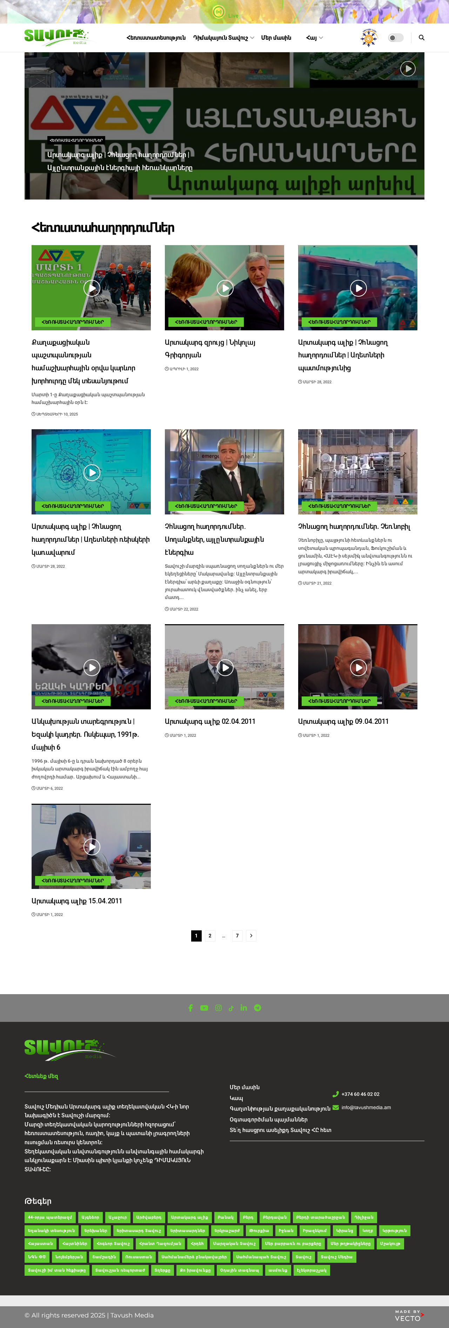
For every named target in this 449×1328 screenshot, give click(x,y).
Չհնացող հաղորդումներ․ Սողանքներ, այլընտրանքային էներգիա (214, 539)
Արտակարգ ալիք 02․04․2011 (210, 721)
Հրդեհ (197, 1244)
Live (233, 15)
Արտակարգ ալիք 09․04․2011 (343, 721)
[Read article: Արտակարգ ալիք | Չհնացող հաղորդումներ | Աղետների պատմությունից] (357, 287)
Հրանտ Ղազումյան (160, 1244)
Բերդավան (275, 1217)
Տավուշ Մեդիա (337, 1257)
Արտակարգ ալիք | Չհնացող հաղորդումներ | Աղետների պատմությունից (343, 355)
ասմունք (278, 1270)
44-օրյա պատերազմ (50, 1217)
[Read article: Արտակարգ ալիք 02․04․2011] (224, 666)
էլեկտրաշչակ (312, 1270)
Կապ (236, 1098)
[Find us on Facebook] (190, 1008)
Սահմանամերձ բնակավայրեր (194, 1257)
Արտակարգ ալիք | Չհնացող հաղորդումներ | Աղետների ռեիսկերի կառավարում (90, 539)
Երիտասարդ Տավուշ (139, 1231)
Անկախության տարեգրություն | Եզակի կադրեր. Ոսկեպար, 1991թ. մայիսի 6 (85, 734)
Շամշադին (104, 1257)
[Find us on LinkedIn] (244, 1008)
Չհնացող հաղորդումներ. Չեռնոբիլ (354, 526)
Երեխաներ (96, 1231)
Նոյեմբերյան (69, 1257)
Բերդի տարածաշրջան (320, 1217)
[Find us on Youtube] (204, 1008)
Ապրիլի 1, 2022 (184, 369)
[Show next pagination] (251, 936)
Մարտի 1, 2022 (182, 735)
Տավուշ (303, 1257)
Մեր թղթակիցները (351, 1244)
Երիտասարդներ (187, 1231)
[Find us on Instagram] (218, 1008)
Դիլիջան (364, 1217)
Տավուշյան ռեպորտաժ (120, 1270)
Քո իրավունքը (195, 1270)
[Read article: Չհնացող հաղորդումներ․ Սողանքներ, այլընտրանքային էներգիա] (224, 471)
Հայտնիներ (74, 1244)
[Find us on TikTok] (231, 1008)
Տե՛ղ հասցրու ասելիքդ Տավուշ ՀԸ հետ (280, 1130)
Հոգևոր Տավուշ (113, 1244)
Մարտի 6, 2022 (49, 788)
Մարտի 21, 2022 (316, 583)
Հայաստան (40, 1244)
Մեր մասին (276, 37)
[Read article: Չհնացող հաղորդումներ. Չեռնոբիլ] (357, 471)
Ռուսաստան (139, 1257)
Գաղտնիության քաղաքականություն (280, 1108)
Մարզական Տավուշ (234, 1244)
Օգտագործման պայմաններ (269, 1119)
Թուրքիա (259, 1231)
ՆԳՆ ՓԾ (37, 1257)
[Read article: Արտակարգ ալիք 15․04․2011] (91, 846)
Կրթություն (395, 1231)
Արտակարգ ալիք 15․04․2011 (77, 901)
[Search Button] (421, 37)
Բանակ (226, 1217)
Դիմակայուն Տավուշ (220, 37)
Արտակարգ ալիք (189, 1217)
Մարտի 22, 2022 (183, 609)
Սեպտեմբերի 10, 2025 (72, 182)
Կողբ (368, 1231)
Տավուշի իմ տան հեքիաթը (57, 1270)
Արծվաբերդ (149, 1217)
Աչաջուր (118, 1217)
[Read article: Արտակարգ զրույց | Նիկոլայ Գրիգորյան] (224, 287)
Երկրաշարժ (227, 1231)
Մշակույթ (390, 1244)
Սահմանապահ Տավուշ (261, 1257)
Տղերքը (162, 1270)
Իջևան (286, 1231)
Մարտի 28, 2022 (316, 382)
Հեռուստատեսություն (156, 37)
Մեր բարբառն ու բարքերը (293, 1244)
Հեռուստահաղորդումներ (76, 140)
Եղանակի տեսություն (51, 1231)
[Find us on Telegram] (257, 1008)
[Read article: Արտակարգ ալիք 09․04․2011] (357, 666)
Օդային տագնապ (239, 1270)
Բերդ (248, 1217)
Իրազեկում (315, 1231)
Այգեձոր (90, 1217)
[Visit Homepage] (62, 38)
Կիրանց (344, 1231)
